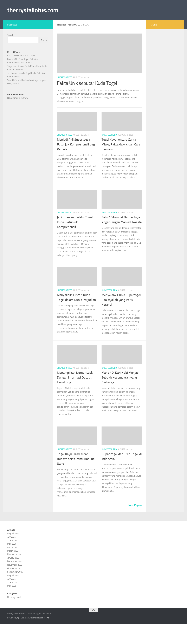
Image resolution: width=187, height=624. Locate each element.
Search (10, 35)
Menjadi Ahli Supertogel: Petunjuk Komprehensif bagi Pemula (76, 144)
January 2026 (13, 558)
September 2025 (15, 572)
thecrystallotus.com (32, 10)
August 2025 (13, 575)
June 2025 (12, 582)
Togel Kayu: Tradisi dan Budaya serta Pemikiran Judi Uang (76, 459)
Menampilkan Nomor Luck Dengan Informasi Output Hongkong (75, 377)
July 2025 (11, 579)
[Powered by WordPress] (18, 618)
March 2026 (12, 551)
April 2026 (12, 547)
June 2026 (12, 540)
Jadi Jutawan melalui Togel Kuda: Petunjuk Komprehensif (75, 222)
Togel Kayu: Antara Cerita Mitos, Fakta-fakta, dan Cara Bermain (121, 144)
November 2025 (14, 565)
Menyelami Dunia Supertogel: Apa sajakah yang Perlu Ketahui (121, 300)
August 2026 (13, 533)
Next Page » (135, 505)
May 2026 (11, 544)
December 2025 (14, 561)
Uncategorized (64, 77)
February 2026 (14, 554)
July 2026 (11, 537)
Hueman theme (42, 618)
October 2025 (13, 568)
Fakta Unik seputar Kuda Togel (87, 83)
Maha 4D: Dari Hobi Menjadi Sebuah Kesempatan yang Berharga (120, 377)
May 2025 (11, 585)
